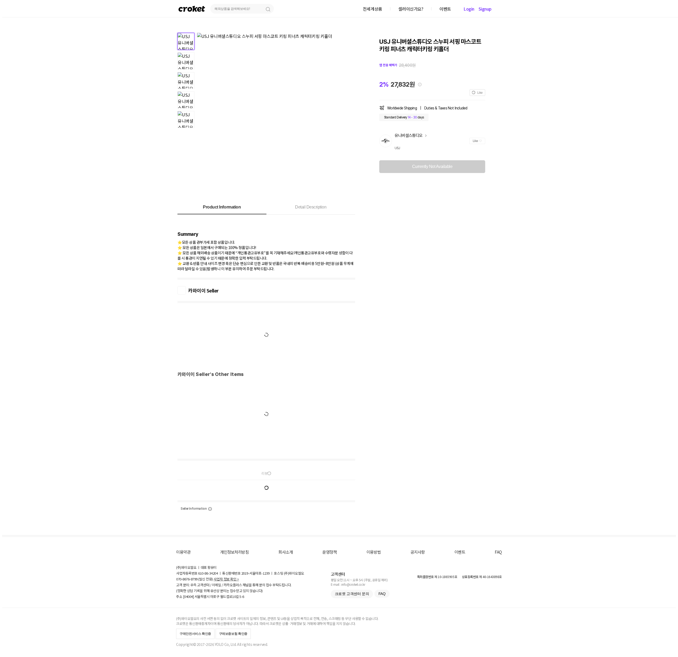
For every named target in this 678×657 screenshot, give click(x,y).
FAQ (498, 552)
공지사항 (418, 552)
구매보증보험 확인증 (233, 634)
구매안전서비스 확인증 (195, 634)
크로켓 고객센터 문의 (352, 594)
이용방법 (374, 552)
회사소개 (285, 552)
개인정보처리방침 (234, 552)
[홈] (192, 8)
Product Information (222, 207)
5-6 (241, 596)
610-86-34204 (208, 573)
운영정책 (329, 552)
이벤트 (459, 552)
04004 (188, 596)
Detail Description (310, 207)
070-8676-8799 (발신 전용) (194, 578)
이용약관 (183, 552)
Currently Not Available (432, 166)
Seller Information (194, 508)
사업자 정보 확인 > (226, 578)
